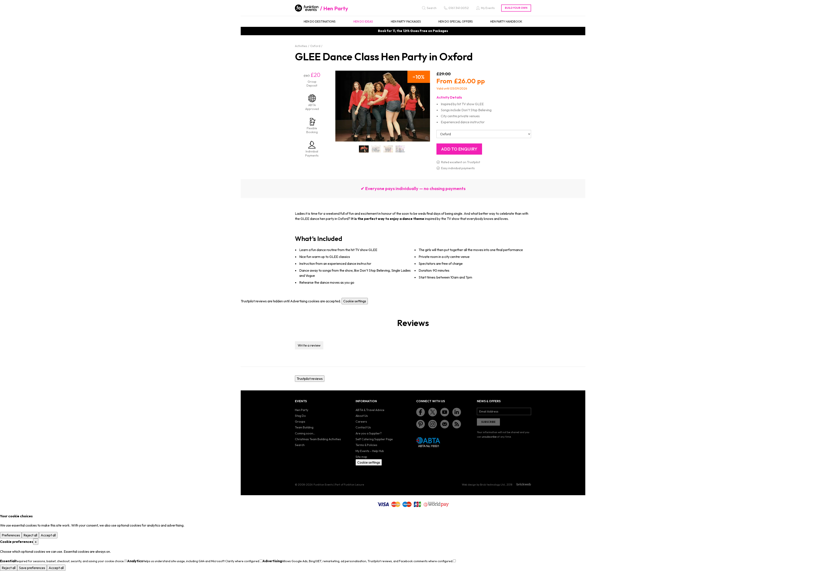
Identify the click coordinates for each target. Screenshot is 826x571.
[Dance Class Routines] (376, 149)
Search (300, 445)
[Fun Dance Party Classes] (388, 149)
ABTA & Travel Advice (370, 410)
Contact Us (363, 427)
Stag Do (300, 416)
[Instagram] (433, 424)
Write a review (309, 345)
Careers (361, 421)
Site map (361, 457)
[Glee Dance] (364, 149)
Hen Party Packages (406, 21)
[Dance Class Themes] (400, 149)
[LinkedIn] (457, 412)
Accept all (48, 535)
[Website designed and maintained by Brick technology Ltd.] (523, 484)
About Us (362, 416)
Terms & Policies (366, 445)
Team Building (304, 427)
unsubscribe (489, 436)
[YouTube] (445, 412)
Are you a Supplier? (369, 433)
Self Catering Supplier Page (374, 439)
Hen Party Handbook (506, 21)
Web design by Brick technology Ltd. (483, 484)
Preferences (11, 535)
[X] (433, 412)
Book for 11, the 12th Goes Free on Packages (413, 31)
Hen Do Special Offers (455, 21)
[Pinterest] (421, 424)
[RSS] (457, 424)
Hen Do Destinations (320, 21)
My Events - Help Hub (370, 451)
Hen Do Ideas (363, 21)
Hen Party (335, 8)
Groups (300, 421)
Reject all (30, 535)
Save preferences (32, 568)
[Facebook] (421, 412)
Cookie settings (354, 301)
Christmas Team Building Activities (318, 439)
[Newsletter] (445, 424)
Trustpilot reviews (310, 378)
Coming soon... (305, 433)
